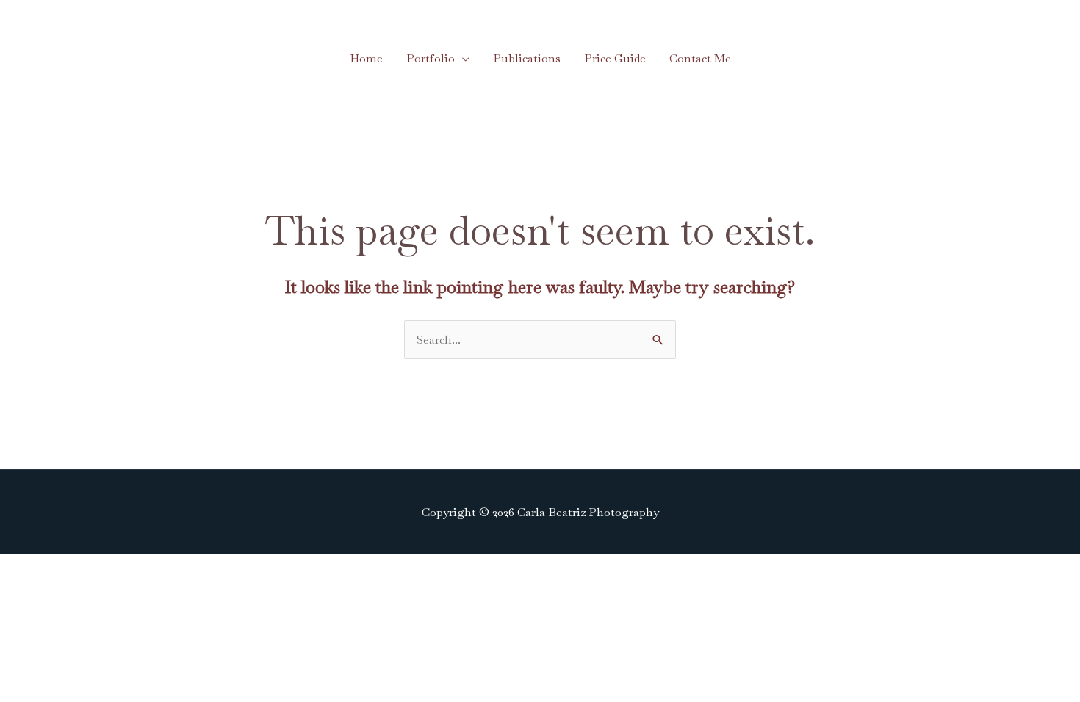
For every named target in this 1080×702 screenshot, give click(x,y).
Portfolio (430, 58)
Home (366, 58)
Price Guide (615, 58)
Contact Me (700, 58)
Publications (527, 58)
